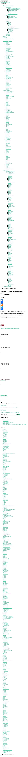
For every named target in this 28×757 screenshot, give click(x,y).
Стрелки (10, 264)
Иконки (5, 530)
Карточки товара (12, 11)
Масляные (8, 127)
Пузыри (10, 245)
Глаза (7, 102)
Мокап (4, 36)
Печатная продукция (7, 637)
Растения (8, 142)
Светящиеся (8, 146)
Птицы (9, 244)
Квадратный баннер (7, 544)
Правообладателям (7, 286)
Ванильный (8, 46)
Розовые (7, 76)
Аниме (7, 95)
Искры (9, 207)
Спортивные (6, 689)
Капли (9, 210)
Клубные (8, 58)
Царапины (8, 160)
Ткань (7, 156)
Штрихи (7, 165)
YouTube (8, 19)
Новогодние (8, 65)
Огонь (7, 134)
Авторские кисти (9, 91)
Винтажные (8, 48)
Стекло (10, 262)
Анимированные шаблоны (14, 8)
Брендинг (5, 467)
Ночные (7, 66)
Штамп (7, 164)
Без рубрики (6, 456)
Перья (7, 137)
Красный (8, 61)
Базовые (10, 177)
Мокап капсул (6, 421)
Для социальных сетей (8, 5)
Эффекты (8, 167)
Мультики (8, 130)
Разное (4, 656)
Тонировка (8, 84)
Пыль (9, 246)
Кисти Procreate (6, 90)
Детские (7, 50)
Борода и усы (11, 181)
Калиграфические (10, 112)
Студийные (8, 81)
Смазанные (8, 149)
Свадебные (8, 78)
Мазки (9, 226)
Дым (9, 201)
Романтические (9, 77)
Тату (7, 153)
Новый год (10, 32)
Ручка (7, 145)
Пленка (7, 72)
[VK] (14, 300)
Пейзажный (8, 70)
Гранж (7, 104)
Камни (9, 208)
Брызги (10, 184)
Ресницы (8, 143)
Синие (4, 679)
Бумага (9, 185)
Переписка (5, 632)
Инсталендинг (11, 16)
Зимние (7, 57)
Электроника (6, 747)
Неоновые (8, 64)
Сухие (7, 152)
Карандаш (8, 113)
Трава (7, 158)
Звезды (9, 204)
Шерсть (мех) (9, 163)
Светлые (8, 79)
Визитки (5, 480)
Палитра (8, 136)
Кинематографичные (8, 545)
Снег (7, 150)
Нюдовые (5, 612)
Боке (7, 45)
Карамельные (6, 540)
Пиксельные (8, 138)
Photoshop (5, 170)
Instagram (8, 15)
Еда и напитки (6, 521)
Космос (7, 118)
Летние (7, 62)
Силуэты (10, 255)
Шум (7, 166)
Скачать (2, 322)
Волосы (7, 100)
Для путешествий (10, 56)
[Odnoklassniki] (14, 305)
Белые (7, 43)
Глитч (7, 103)
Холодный (8, 85)
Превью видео (6, 648)
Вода (7, 99)
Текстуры (5, 701)
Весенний (5, 475)
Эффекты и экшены (10, 171)
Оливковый (5, 623)
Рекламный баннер (7, 660)
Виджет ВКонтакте (12, 10)
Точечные (8, 157)
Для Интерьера (9, 54)
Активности (6, 448)
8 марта (10, 31)
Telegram (8, 35)
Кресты (10, 217)
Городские (8, 49)
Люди (9, 224)
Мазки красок (9, 124)
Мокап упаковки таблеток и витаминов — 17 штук (14, 424)
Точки (9, 267)
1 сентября (10, 30)
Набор (9, 12)
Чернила (8, 161)
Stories (9, 18)
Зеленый (5, 525)
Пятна (9, 247)
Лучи (9, 223)
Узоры (9, 273)
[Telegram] (14, 307)
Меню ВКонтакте (7, 592)
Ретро (7, 75)
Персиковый (8, 71)
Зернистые (8, 110)
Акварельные (9, 92)
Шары (9, 281)
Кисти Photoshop (9, 172)
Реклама (5, 659)
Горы (9, 192)
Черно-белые (8, 86)
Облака (7, 133)
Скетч (7, 147)
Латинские (8, 39)
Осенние (8, 69)
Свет (9, 252)
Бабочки (10, 176)
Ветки (9, 186)
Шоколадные (9, 88)
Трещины (10, 269)
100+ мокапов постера (8, 422)
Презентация (6, 649)
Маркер (7, 126)
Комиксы (8, 117)
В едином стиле (6, 473)
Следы (9, 258)
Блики (9, 179)
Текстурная (10, 266)
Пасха (9, 23)
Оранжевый (5, 624)
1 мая (9, 24)
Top (1, 755)
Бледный (8, 44)
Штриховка (10, 284)
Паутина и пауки (12, 239)
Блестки (10, 178)
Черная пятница (11, 25)
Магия (9, 225)
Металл (10, 231)
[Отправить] (14, 309)
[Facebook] (14, 302)
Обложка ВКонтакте (12, 14)
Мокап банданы (6, 423)
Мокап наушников (7, 419)
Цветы (9, 277)
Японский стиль (9, 169)
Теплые (7, 83)
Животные (8, 109)
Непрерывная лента (12, 17)
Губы (7, 107)
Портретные (8, 73)
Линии (7, 122)
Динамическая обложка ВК (14, 9)
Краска (9, 215)
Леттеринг (8, 120)
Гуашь (7, 106)
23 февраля (10, 27)
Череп (9, 279)
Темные (7, 82)
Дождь (9, 199)
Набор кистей (9, 131)
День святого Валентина (13, 28)
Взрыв (9, 187)
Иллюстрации (9, 111)
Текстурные (8, 154)
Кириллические (9, 38)
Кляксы (7, 115)
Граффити (8, 105)
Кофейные (5, 562)
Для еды (7, 52)
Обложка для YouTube (8, 617)
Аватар (4, 442)
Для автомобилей (9, 51)
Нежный (8, 63)
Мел (7, 129)
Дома (9, 200)
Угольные (10, 272)
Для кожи (8, 55)
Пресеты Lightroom (7, 41)
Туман (9, 271)
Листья (7, 123)
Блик (7, 97)
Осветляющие (9, 68)
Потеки (10, 242)
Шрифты (5, 37)
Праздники (8, 22)
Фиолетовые (6, 721)
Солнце (10, 260)
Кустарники (11, 220)
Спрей (7, 151)
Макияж (7, 125)
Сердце (10, 253)
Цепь (9, 278)
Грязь (9, 196)
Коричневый (8, 59)
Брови (9, 183)
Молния (10, 232)
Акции (7, 21)
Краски (7, 119)
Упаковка (5, 719)
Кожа (7, 116)
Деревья (10, 198)
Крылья (10, 219)
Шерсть (10, 282)
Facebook (8, 34)
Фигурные (10, 274)
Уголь (7, 159)
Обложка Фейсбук (7, 618)
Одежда (5, 622)
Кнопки (5, 554)
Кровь (9, 218)
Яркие (7, 89)
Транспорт (5, 712)
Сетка (9, 254)
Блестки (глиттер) (10, 96)
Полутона (8, 139)
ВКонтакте (8, 7)
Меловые (10, 230)
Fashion (7, 42)
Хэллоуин (10, 29)
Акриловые (8, 93)
